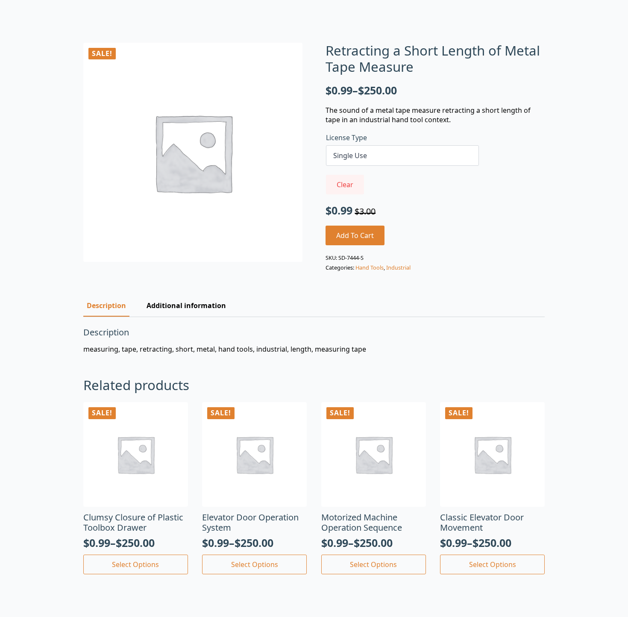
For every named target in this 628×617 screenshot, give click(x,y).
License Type (346, 137)
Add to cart (355, 235)
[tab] (106, 305)
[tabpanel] (314, 340)
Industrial (398, 267)
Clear (345, 184)
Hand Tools (369, 267)
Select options (135, 564)
